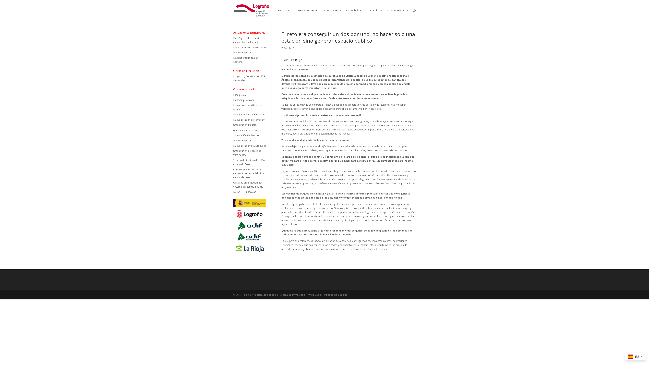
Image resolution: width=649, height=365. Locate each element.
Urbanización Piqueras (245, 124)
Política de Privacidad (292, 294)
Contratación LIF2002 (306, 10)
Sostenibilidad (353, 10)
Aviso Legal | (316, 294)
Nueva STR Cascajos (244, 191)
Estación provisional (244, 100)
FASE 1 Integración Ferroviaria (249, 47)
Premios (375, 10)
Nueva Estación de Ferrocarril (249, 119)
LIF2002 (282, 10)
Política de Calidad (265, 294)
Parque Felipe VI (242, 52)
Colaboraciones (396, 10)
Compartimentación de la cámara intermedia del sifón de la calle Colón (248, 173)
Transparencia (332, 10)
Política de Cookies (335, 294)
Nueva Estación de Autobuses (249, 145)
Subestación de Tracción (246, 135)
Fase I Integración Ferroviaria (249, 114)
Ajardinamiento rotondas (247, 130)
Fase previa (239, 94)
